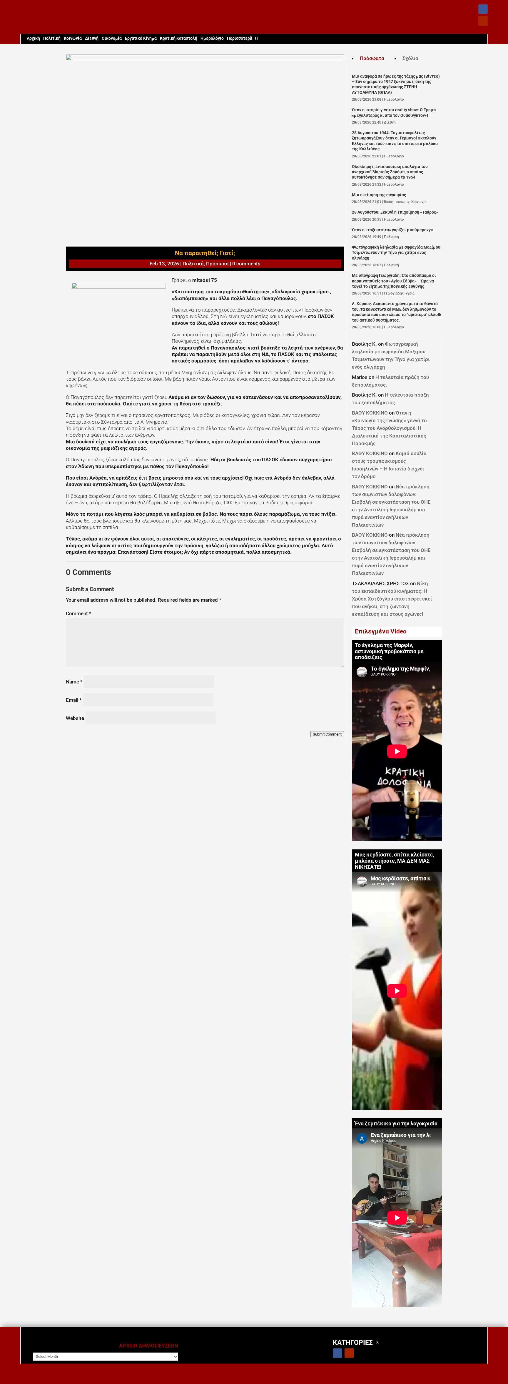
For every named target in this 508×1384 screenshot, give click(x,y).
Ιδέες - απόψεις (397, 202)
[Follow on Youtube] (483, 21)
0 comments (246, 264)
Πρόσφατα (372, 58)
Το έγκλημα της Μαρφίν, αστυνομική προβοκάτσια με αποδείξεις (389, 651)
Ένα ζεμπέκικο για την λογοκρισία (396, 1124)
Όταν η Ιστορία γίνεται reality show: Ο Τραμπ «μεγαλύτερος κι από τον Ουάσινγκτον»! (394, 112)
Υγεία (410, 293)
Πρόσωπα (217, 264)
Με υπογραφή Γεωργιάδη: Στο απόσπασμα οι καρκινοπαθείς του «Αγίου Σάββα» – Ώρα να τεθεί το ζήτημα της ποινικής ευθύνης (394, 281)
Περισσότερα (239, 38)
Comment (78, 613)
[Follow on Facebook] (483, 9)
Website (75, 718)
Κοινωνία (73, 38)
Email (74, 700)
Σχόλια (410, 58)
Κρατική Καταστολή (178, 38)
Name (74, 682)
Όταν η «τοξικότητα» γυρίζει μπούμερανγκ (392, 229)
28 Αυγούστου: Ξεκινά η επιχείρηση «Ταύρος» (395, 212)
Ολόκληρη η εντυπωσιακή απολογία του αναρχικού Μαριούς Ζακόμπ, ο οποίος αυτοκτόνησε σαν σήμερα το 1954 (390, 172)
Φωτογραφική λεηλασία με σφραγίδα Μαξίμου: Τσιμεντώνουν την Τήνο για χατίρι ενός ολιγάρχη (397, 253)
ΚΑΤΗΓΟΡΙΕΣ (353, 1342)
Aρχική (33, 38)
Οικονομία (112, 38)
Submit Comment (327, 734)
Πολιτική (52, 38)
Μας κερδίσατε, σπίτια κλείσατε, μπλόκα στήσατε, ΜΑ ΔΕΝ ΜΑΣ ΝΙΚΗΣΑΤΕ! (394, 861)
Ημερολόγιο (212, 38)
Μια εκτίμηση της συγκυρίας (379, 194)
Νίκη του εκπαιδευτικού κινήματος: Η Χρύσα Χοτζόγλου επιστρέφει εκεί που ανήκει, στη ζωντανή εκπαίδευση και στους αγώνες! (392, 598)
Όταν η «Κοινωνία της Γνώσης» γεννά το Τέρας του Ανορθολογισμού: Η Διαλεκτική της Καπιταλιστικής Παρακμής (389, 428)
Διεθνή (91, 38)
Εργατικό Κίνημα (141, 38)
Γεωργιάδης (394, 293)
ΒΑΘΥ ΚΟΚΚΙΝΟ (370, 413)
